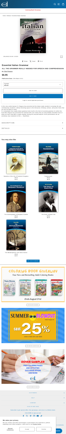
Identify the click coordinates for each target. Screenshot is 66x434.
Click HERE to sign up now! (33, 413)
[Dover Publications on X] (27, 416)
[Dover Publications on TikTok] (41, 416)
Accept (27, 429)
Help (33, 397)
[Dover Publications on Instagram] (34, 416)
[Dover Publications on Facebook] (23, 416)
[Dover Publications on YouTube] (38, 416)
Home (4, 15)
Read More (26, 116)
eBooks (9, 15)
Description (8, 123)
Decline (44, 429)
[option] (33, 10)
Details (6, 128)
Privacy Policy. (37, 424)
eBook (6, 85)
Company (33, 402)
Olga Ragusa (8, 71)
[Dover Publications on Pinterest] (31, 416)
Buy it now (33, 96)
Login (24, 100)
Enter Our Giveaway (33, 304)
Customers (33, 392)
